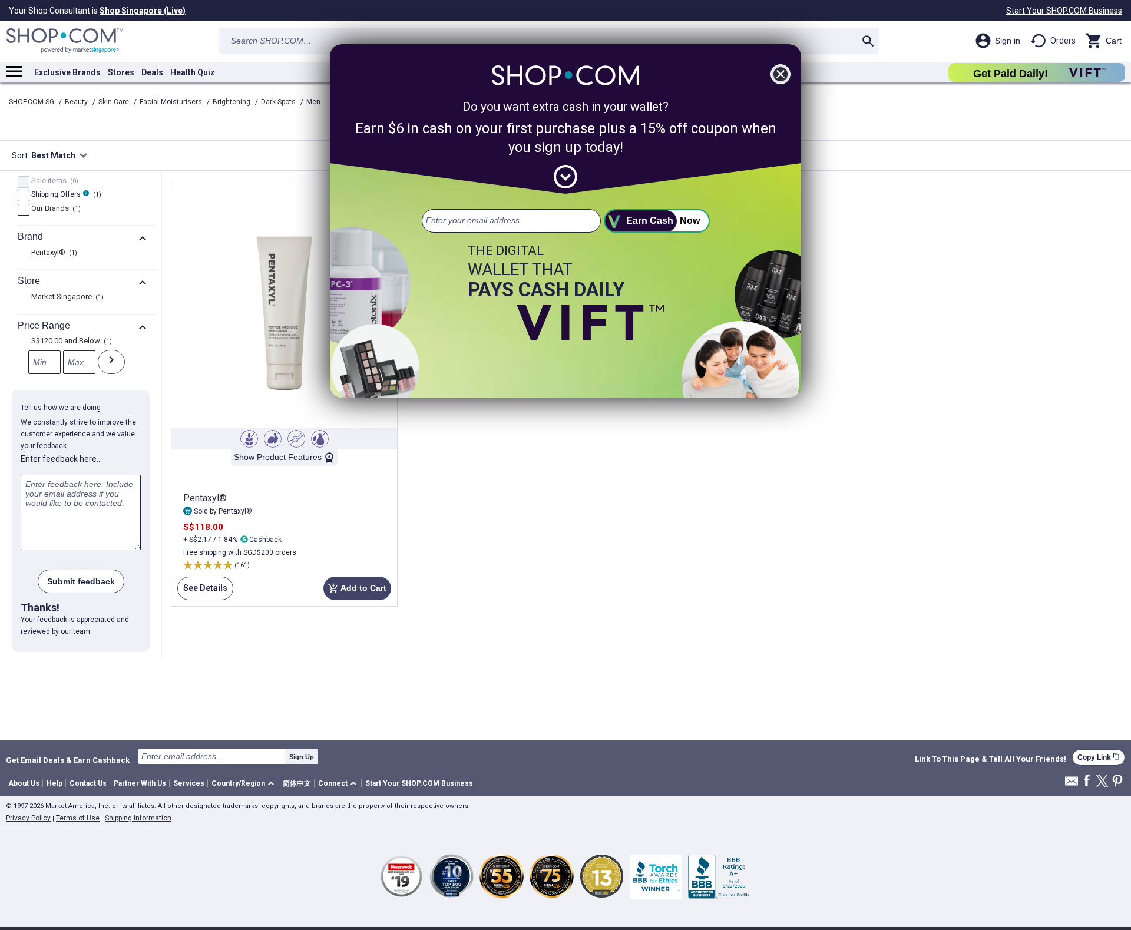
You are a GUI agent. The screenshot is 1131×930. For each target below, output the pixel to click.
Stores (121, 72)
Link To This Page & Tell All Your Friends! (990, 759)
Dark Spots (279, 102)
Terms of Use (78, 818)
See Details (202, 588)
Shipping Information (138, 818)
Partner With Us (140, 783)
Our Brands (54, 209)
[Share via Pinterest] (1117, 782)
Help (54, 783)
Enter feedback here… (61, 459)
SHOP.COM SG (32, 102)
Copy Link (1098, 757)
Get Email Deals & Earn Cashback (68, 760)
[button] (244, 784)
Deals (152, 72)
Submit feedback (81, 581)
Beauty (77, 102)
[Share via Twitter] (1102, 782)
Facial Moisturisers (172, 102)
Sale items (53, 181)
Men (313, 102)
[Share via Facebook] (1086, 781)
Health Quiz (192, 72)
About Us (23, 783)
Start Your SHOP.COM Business (1064, 10)
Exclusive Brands (67, 72)
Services (188, 783)
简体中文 (297, 783)
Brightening (232, 102)
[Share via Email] (1071, 784)
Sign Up (301, 756)
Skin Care (114, 102)
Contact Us (88, 783)
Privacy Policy (28, 818)
